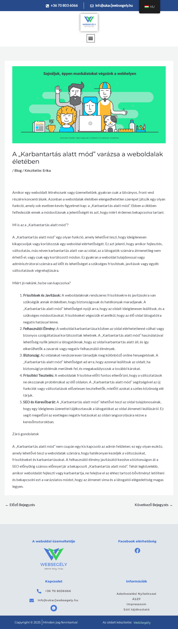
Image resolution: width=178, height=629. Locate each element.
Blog (18, 170)
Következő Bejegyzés (154, 505)
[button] (91, 38)
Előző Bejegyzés (20, 505)
